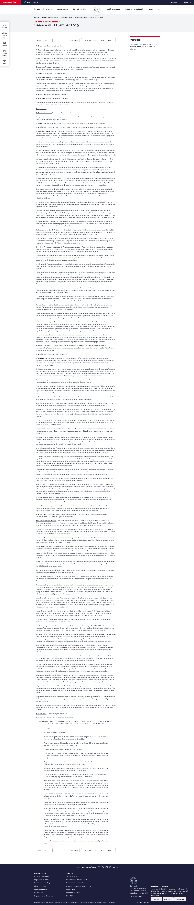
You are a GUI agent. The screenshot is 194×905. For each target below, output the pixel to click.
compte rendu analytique (140, 46)
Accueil (36, 17)
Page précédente (91, 40)
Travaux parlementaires (43, 9)
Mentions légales (39, 902)
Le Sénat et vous (113, 9)
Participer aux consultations (76, 883)
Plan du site (49, 902)
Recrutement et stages (42, 883)
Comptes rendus (66, 17)
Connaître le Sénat (80, 9)
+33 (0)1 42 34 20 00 (146, 893)
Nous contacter (138, 896)
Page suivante (106, 40)
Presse (150, 9)
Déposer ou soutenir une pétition (78, 886)
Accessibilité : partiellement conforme (66, 902)
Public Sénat (71, 889)
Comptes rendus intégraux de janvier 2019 (89, 17)
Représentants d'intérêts (43, 896)
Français (188, 2)
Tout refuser (168, 899)
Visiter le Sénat (72, 876)
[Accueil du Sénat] (97, 9)
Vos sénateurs (62, 9)
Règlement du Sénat (42, 880)
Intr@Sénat (111, 902)
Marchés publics (40, 889)
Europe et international (134, 9)
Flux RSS (69, 896)
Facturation (38, 893)
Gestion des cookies (101, 902)
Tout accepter (156, 899)
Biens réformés (40, 886)
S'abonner (173, 2)
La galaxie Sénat (10, 2)
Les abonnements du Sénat (76, 880)
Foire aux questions (41, 876)
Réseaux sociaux (30, 2)
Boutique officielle (73, 893)
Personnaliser (180, 899)
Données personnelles (86, 902)
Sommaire (74, 40)
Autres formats (42, 40)
